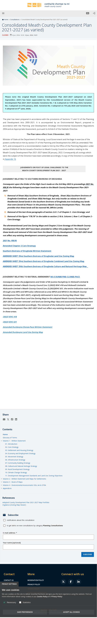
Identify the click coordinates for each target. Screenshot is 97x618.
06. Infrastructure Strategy (15, 460)
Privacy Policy (34, 584)
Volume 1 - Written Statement (14, 441)
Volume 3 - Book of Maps (13, 482)
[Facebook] (12, 419)
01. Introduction (11, 444)
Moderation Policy (36, 580)
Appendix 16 (10, 159)
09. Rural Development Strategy (17, 469)
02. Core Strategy (11, 447)
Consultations (14, 19)
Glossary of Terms (10, 437)
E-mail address (10, 533)
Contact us (9, 580)
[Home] (48, 5)
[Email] (4, 419)
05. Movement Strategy (14, 456)
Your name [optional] (12, 543)
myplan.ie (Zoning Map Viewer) (14, 505)
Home (6, 19)
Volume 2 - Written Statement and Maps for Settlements (24, 479)
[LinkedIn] (16, 419)
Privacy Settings (9, 584)
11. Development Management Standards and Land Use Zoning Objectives (34, 476)
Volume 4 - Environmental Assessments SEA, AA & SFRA (24, 485)
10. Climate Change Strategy (16, 472)
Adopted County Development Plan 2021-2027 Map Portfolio (25, 502)
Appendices (7, 488)
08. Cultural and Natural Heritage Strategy (21, 466)
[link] (63, 582)
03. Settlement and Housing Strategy (19, 450)
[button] (87, 13)
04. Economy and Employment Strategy (20, 453)
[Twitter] (8, 419)
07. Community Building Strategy (17, 463)
